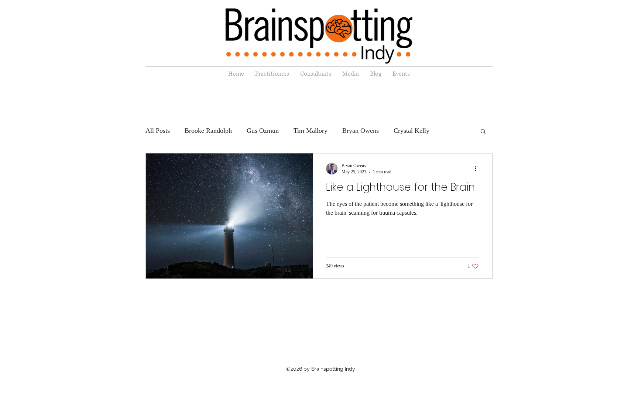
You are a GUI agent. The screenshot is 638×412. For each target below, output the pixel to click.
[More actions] (477, 168)
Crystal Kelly (411, 130)
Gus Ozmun (263, 130)
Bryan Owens (360, 130)
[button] (483, 132)
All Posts (157, 130)
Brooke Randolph (208, 130)
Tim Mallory (310, 130)
